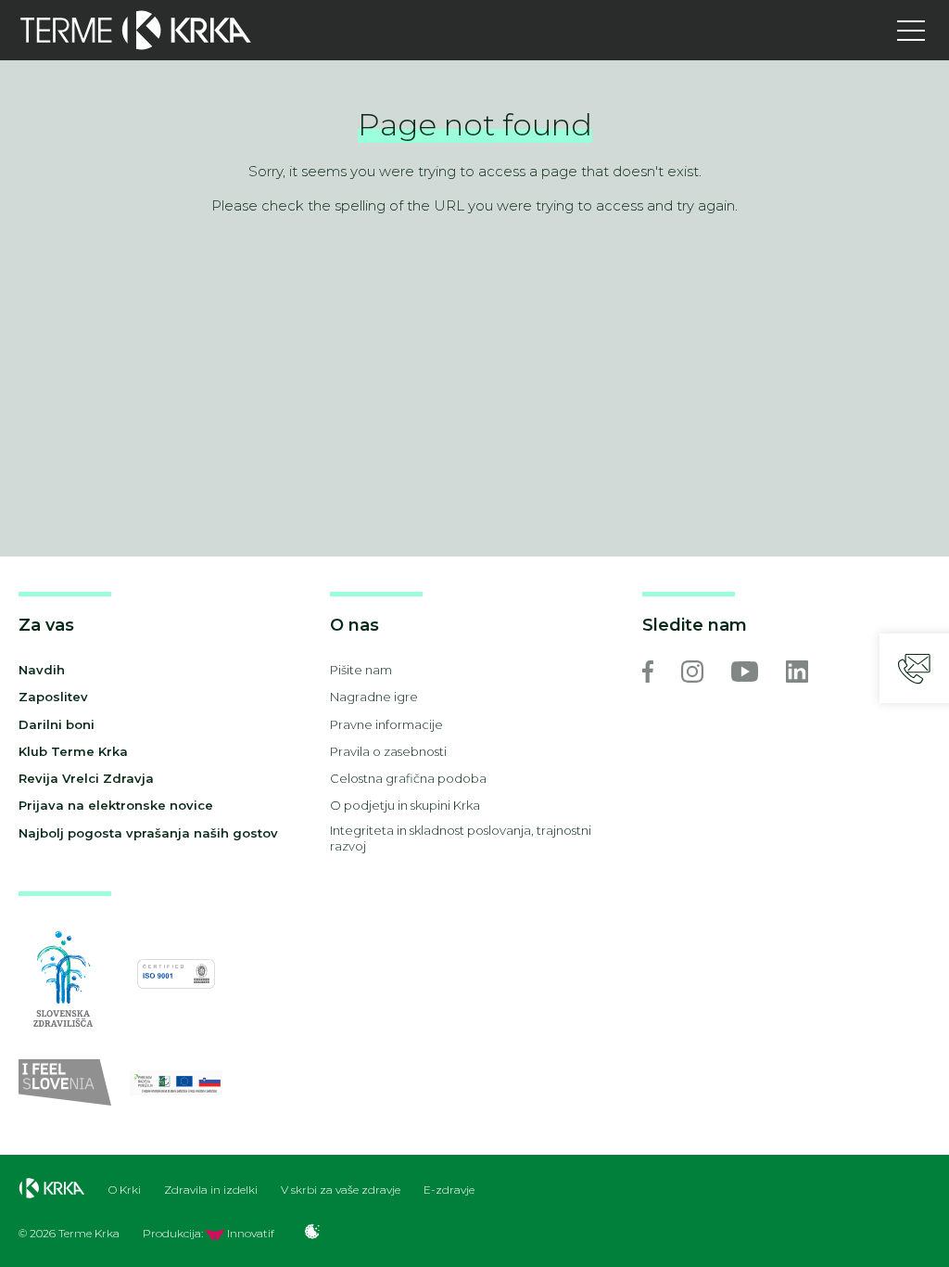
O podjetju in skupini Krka (405, 805)
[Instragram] (692, 671)
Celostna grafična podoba (408, 778)
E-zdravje (449, 1190)
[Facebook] (647, 671)
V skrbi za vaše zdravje (340, 1190)
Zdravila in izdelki (211, 1190)
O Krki (124, 1190)
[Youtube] (744, 671)
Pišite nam (361, 669)
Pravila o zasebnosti (388, 751)
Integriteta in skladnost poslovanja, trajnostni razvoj (460, 838)
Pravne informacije (386, 724)
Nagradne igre (374, 696)
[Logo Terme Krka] (136, 30)
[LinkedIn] (797, 671)
